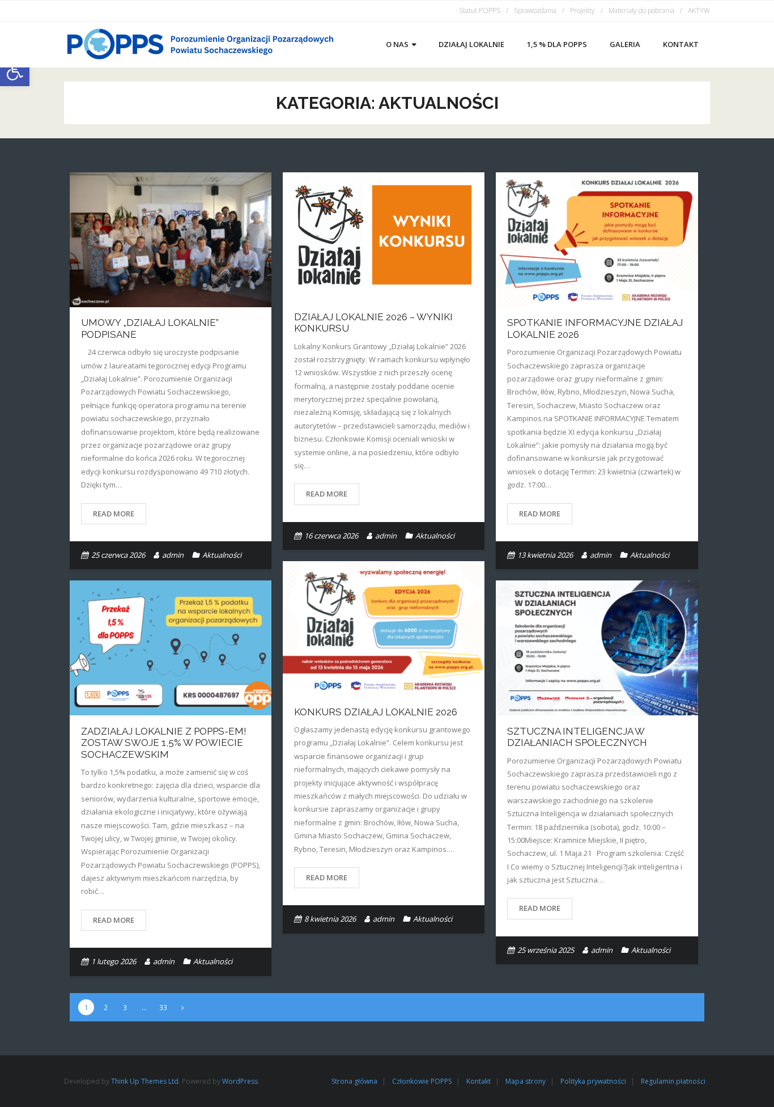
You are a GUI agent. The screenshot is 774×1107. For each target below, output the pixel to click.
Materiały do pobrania (641, 10)
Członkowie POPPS (422, 1081)
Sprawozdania (535, 10)
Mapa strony (525, 1081)
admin (173, 555)
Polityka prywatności (593, 1081)
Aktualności (221, 555)
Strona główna (354, 1081)
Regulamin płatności (673, 1081)
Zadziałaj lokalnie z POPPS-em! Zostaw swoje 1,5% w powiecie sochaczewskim (163, 743)
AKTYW (699, 10)
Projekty (582, 10)
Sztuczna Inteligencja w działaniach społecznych (577, 737)
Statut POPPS (479, 10)
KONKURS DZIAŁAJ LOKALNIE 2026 (375, 712)
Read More (113, 513)
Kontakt (478, 1081)
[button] (14, 71)
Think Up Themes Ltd (144, 1081)
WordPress (240, 1081)
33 (163, 1007)
